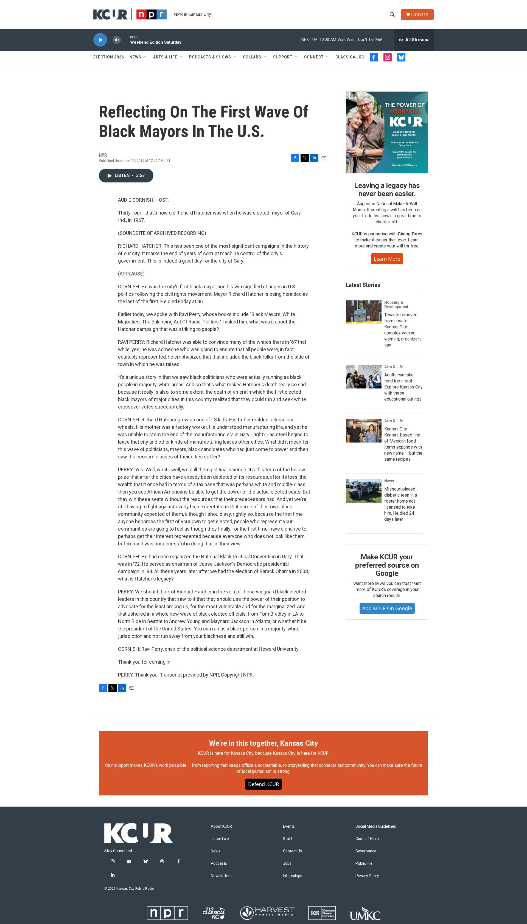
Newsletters (221, 876)
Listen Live (220, 839)
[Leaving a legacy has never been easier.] (387, 132)
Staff (287, 839)
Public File (363, 863)
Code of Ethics (367, 839)
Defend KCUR (263, 784)
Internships (292, 876)
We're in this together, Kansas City (263, 743)
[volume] (116, 40)
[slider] (125, 40)
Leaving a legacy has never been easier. (387, 189)
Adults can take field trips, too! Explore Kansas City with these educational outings (403, 387)
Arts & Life (165, 57)
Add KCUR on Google (387, 608)
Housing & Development (396, 304)
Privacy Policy (367, 876)
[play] (100, 40)
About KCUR (221, 826)
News (135, 57)
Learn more (387, 258)
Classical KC (349, 57)
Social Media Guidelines (375, 826)
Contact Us (292, 851)
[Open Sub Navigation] (145, 57)
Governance (365, 851)
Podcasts (219, 863)
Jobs (287, 863)
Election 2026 (108, 57)
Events (289, 826)
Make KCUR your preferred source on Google (387, 565)
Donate (419, 14)
